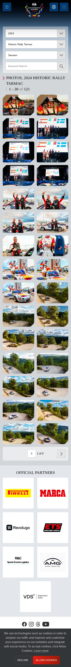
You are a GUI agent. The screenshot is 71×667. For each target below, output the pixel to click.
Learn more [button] (41, 650)
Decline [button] (22, 660)
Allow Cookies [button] (46, 660)
